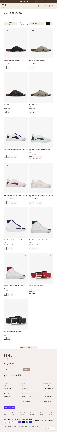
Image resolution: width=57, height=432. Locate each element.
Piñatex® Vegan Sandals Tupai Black (12, 60)
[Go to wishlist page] (38, 6)
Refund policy (5, 413)
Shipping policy (42, 413)
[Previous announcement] (3, 1)
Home (5, 16)
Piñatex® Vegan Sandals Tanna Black (12, 104)
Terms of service (22, 413)
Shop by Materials (16, 16)
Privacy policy (14, 413)
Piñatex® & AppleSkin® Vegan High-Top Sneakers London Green (40, 240)
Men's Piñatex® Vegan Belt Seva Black (12, 331)
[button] (42, 6)
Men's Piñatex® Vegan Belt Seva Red (37, 285)
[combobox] (28, 347)
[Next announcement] (54, 1)
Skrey (36, 426)
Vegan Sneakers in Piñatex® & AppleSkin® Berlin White (41, 195)
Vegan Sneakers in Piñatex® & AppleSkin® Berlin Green (39, 150)
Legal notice (50, 413)
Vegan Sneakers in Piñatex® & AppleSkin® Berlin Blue (16, 149)
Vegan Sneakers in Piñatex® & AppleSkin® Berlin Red (15, 195)
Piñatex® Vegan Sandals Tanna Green (37, 104)
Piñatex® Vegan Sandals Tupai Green (37, 60)
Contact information (32, 413)
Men (9, 16)
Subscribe (26, 369)
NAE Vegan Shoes (12, 426)
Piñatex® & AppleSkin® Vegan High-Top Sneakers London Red (15, 286)
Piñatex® (24, 16)
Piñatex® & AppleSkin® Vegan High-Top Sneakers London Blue (15, 240)
